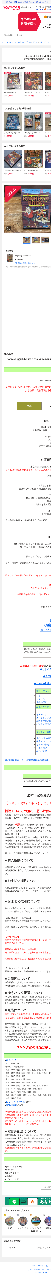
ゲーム (35, 42)
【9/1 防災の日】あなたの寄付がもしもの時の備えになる (26, 2)
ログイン (39, 9)
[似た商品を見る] (8, 228)
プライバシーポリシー (36, 1270)
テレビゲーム (44, 42)
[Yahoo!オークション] (18, 6)
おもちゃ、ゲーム (24, 42)
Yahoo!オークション (40, 1266)
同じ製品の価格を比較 (25, 263)
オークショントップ (9, 42)
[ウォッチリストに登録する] (19, 87)
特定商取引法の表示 (42, 1272)
